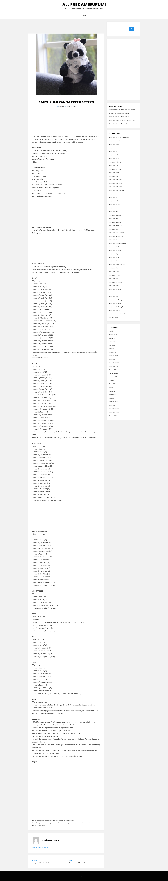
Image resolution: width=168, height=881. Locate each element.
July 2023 (112, 338)
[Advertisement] (66, 212)
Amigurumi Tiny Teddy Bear (117, 307)
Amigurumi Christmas (115, 169)
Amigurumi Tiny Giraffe (115, 303)
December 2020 (114, 409)
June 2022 (112, 384)
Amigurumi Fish (113, 218)
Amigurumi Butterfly (115, 162)
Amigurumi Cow (113, 176)
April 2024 (112, 331)
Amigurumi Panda (69, 820)
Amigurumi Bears (114, 144)
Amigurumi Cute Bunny (115, 180)
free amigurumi (41, 825)
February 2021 (113, 401)
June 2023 (112, 341)
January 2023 (113, 359)
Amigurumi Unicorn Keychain (117, 314)
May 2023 (112, 345)
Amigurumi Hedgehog (115, 250)
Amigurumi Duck (113, 208)
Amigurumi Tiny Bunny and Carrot (118, 300)
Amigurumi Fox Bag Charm (116, 233)
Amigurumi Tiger (114, 296)
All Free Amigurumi (84, 4)
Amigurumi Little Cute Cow (117, 264)
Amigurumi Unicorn (114, 310)
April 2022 (112, 391)
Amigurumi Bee (113, 148)
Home (84, 16)
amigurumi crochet (53, 823)
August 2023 (113, 334)
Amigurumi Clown (114, 172)
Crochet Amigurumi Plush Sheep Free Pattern (122, 109)
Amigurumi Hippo (114, 254)
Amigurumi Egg (113, 211)
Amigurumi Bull (113, 155)
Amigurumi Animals (43, 820)
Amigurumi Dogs (113, 197)
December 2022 (114, 363)
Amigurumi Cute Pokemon (116, 190)
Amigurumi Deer (113, 194)
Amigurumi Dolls (113, 201)
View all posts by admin (40, 847)
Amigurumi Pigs (113, 278)
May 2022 (112, 387)
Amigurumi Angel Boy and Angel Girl (119, 137)
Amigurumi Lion (113, 261)
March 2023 (112, 352)
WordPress (97, 876)
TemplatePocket (83, 876)
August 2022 (113, 377)
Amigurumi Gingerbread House (117, 243)
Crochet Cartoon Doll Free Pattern (119, 117)
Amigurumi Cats (113, 165)
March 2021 (112, 398)
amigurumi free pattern (66, 823)
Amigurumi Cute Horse (115, 183)
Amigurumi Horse (114, 257)
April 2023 (112, 349)
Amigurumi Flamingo (115, 222)
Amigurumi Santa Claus (115, 282)
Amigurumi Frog (113, 240)
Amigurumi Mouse (114, 268)
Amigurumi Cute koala (115, 187)
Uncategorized (113, 317)
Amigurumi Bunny (114, 158)
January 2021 (113, 405)
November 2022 (114, 366)
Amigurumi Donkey (114, 204)
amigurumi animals (42, 823)
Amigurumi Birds (113, 151)
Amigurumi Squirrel (114, 293)
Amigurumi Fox (113, 229)
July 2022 (112, 380)
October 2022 (113, 370)
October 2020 (113, 416)
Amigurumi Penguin (114, 275)
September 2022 (114, 373)
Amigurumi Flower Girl (115, 225)
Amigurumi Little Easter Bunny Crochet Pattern (122, 120)
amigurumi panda (78, 823)
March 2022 (112, 394)
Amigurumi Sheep (114, 285)
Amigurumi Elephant (115, 215)
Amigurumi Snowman (115, 289)
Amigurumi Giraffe (114, 247)
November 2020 (114, 412)
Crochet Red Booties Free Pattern (119, 113)
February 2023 (113, 356)
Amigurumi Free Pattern (56, 820)
